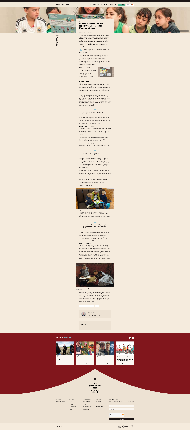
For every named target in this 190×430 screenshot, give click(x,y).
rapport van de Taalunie (102, 35)
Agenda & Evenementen (87, 404)
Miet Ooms (98, 363)
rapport (83, 132)
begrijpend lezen (83, 305)
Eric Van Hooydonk (120, 363)
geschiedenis (95, 385)
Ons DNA (70, 401)
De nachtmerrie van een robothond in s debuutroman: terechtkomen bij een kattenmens (84, 358)
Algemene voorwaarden (87, 406)
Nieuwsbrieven (85, 403)
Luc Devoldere (83, 30)
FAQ (118, 1)
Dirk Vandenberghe (80, 363)
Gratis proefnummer (99, 406)
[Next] (133, 338)
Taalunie (97, 305)
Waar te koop (98, 401)
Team (72, 406)
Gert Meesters (59, 363)
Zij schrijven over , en (105, 358)
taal (95, 387)
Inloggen (129, 1)
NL (115, 1)
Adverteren (98, 404)
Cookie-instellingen (86, 409)
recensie (101, 355)
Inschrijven (122, 419)
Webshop (125, 1)
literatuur (95, 390)
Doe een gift (129, 4)
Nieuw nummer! (58, 1)
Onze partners (58, 404)
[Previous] (130, 338)
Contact (121, 1)
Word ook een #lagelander (60, 401)
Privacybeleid (85, 407)
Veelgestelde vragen (86, 401)
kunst (95, 383)
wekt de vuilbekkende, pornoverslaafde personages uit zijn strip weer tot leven (65, 358)
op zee (124, 357)
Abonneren (122, 4)
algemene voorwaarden (120, 411)
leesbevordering (90, 305)
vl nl (95, 392)
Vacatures (70, 409)
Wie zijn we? (71, 403)
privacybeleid (127, 411)
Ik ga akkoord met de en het (120, 411)
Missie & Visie (71, 404)
